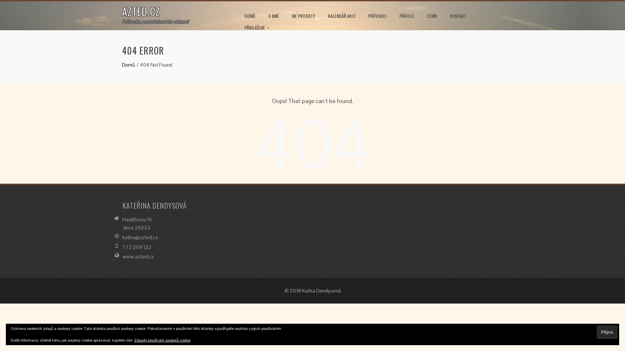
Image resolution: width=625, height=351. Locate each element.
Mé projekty (303, 15)
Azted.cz (141, 11)
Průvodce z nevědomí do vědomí (155, 22)
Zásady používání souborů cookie (162, 340)
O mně (273, 15)
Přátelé (406, 15)
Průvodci (377, 15)
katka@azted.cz (140, 237)
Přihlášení (254, 27)
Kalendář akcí (341, 15)
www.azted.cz (138, 256)
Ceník (432, 15)
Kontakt (458, 15)
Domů (249, 15)
